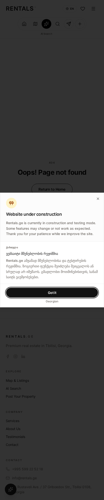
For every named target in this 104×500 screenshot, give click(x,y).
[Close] (98, 199)
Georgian (52, 301)
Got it (52, 293)
